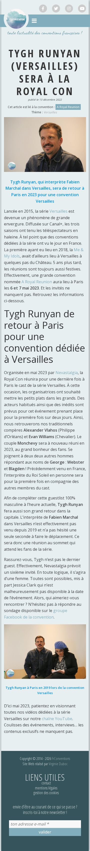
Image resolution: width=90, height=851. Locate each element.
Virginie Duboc (58, 763)
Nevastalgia (67, 372)
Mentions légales (46, 788)
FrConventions (61, 758)
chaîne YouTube (57, 718)
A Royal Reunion (68, 107)
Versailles (50, 112)
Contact (46, 783)
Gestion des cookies (46, 792)
